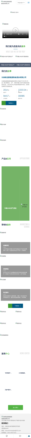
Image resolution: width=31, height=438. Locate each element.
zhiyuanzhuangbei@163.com (13, 430)
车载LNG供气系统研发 (23, 65)
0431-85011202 (11, 432)
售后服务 (6, 292)
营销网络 (6, 269)
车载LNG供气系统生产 (7, 65)
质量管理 (6, 245)
